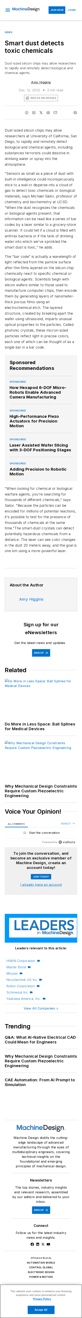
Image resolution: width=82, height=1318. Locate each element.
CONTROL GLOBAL (41, 1267)
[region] (41, 833)
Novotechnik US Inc (21, 980)
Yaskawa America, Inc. (23, 999)
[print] (75, 113)
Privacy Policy (42, 1298)
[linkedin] (34, 113)
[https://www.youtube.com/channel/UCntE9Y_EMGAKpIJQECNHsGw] (48, 1244)
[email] (55, 113)
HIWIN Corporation (20, 961)
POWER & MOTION (41, 1276)
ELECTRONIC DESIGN (41, 1272)
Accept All (41, 1309)
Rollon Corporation (20, 986)
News (8, 32)
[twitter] (41, 113)
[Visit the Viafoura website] (66, 842)
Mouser (12, 973)
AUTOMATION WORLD (41, 1262)
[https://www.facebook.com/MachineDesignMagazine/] (32, 1244)
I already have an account (41, 885)
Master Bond (16, 967)
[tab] (16, 824)
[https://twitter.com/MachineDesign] (43, 1244)
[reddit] (48, 113)
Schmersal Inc (17, 992)
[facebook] (27, 113)
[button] (8, 10)
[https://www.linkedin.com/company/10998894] (38, 1244)
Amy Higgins (41, 82)
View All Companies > (41, 1008)
